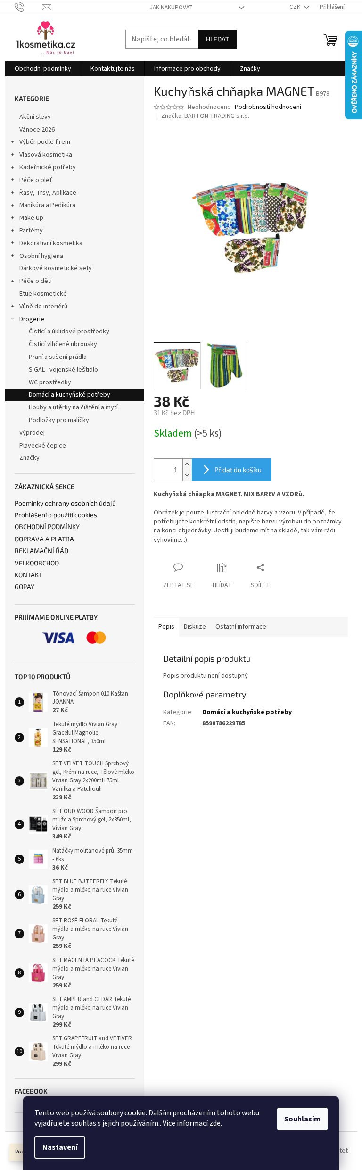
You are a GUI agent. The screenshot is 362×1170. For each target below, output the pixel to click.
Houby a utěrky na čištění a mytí (73, 407)
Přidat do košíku (238, 469)
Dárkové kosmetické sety (55, 268)
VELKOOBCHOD (37, 562)
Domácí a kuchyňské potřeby (69, 394)
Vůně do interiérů (43, 306)
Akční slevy (35, 117)
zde (215, 1123)
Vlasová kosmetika (45, 154)
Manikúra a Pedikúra (47, 205)
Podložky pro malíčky (59, 420)
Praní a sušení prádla (58, 357)
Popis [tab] (166, 626)
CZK (295, 7)
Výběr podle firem (44, 142)
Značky (29, 458)
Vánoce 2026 (37, 129)
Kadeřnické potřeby (47, 167)
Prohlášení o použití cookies (56, 514)
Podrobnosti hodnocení (268, 107)
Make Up (31, 218)
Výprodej (32, 433)
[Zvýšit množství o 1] (187, 464)
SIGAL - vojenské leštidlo (63, 369)
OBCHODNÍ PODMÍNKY (47, 526)
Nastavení (59, 1147)
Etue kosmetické (43, 294)
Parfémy (31, 230)
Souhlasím (302, 1119)
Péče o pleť (35, 180)
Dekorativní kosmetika (50, 243)
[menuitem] (43, 68)
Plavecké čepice (42, 445)
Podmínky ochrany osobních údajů (65, 502)
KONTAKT (28, 574)
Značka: (205, 116)
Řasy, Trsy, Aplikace (47, 193)
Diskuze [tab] (195, 626)
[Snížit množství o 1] (187, 475)
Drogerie (31, 319)
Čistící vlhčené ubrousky (63, 344)
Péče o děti (35, 281)
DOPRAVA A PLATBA (44, 538)
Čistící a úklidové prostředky (69, 331)
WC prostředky (50, 382)
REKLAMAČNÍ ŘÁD (41, 550)
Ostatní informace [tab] (240, 626)
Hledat (217, 39)
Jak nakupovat (171, 7)
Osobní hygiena (41, 256)
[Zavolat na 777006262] (28, 7)
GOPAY (24, 586)
